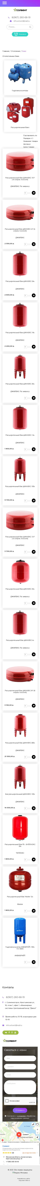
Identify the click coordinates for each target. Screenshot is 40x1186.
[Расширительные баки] (20, 110)
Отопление (15, 51)
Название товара (30, 141)
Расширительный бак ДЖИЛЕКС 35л (20, 589)
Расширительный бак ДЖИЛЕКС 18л (20, 332)
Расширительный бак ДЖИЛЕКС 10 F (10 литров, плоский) (20, 178)
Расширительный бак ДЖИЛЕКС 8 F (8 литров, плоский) (20, 691)
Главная (5, 51)
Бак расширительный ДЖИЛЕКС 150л (20, 794)
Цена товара (28, 147)
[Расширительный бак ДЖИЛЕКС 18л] (20, 315)
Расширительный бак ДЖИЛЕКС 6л (20, 640)
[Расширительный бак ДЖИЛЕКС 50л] (20, 366)
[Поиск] (30, 27)
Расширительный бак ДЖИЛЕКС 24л (20, 281)
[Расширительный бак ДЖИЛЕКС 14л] (20, 418)
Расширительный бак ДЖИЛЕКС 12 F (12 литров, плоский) (20, 537)
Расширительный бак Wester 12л (20, 897)
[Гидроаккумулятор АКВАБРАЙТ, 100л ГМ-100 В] (20, 930)
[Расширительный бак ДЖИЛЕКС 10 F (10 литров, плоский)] (20, 161)
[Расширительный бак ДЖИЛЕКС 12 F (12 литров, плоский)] (20, 520)
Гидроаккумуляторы (20, 90)
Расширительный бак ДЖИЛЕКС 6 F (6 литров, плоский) (20, 230)
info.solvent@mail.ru (22, 21)
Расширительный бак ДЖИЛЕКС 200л (20, 743)
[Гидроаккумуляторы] (20, 73)
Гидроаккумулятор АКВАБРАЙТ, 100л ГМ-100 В (20, 948)
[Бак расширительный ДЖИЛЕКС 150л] (20, 777)
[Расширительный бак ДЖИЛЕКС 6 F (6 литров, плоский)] (20, 212)
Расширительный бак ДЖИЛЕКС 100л (20, 486)
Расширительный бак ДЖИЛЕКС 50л (20, 384)
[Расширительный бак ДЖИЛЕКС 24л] (20, 264)
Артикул (26, 144)
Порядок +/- (28, 138)
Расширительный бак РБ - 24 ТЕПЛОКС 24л (20, 845)
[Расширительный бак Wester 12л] (20, 879)
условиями (21, 1116)
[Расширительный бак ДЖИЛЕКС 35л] (20, 571)
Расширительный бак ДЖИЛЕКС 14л (20, 435)
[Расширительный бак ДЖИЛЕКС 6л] (20, 623)
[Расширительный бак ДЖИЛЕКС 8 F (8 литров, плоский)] (20, 674)
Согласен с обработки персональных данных (21, 1117)
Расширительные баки (20, 127)
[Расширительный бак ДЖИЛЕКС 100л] (20, 469)
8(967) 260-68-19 (21, 17)
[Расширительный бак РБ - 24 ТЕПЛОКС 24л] (20, 828)
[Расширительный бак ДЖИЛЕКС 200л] (20, 725)
